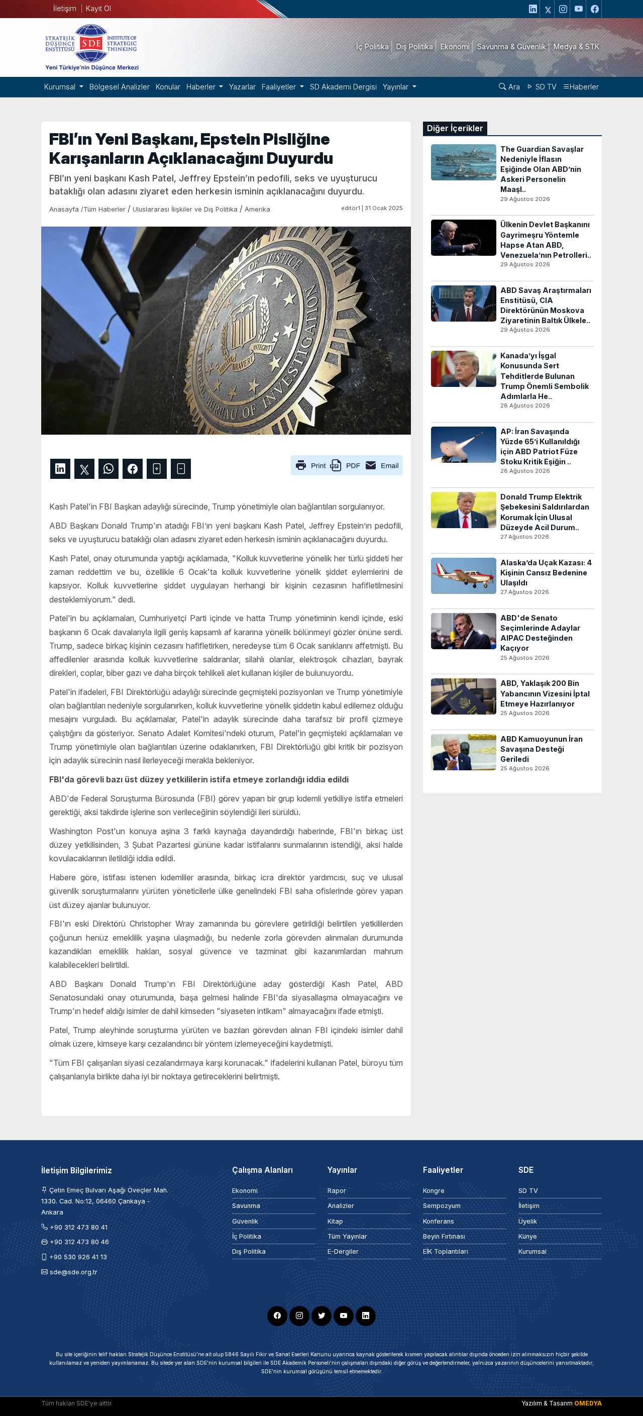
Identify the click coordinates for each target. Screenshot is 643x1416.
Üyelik (527, 1221)
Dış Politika (249, 1251)
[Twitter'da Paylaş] (84, 469)
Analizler (341, 1205)
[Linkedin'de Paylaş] (60, 469)
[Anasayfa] (91, 46)
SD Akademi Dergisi (343, 86)
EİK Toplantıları (445, 1251)
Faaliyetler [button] (280, 86)
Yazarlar (242, 86)
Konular (168, 86)
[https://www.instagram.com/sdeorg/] (563, 9)
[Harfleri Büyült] (157, 469)
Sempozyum (442, 1205)
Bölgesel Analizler (119, 86)
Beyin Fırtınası (444, 1236)
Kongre (434, 1190)
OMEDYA (588, 1403)
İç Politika (246, 1236)
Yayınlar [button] (396, 86)
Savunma (246, 1205)
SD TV (545, 86)
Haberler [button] (202, 86)
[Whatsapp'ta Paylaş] (108, 469)
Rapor (337, 1190)
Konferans (438, 1221)
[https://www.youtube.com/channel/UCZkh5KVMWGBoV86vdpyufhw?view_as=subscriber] (579, 9)
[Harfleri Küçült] (181, 469)
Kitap (335, 1221)
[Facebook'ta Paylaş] (133, 469)
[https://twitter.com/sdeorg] (548, 9)
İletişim (64, 8)
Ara (513, 86)
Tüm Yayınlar (347, 1236)
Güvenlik (245, 1221)
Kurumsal (532, 1251)
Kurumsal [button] (60, 86)
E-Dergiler (343, 1251)
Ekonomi (245, 1190)
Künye (527, 1236)
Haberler (584, 86)
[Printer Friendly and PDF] (347, 464)
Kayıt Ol (98, 8)
